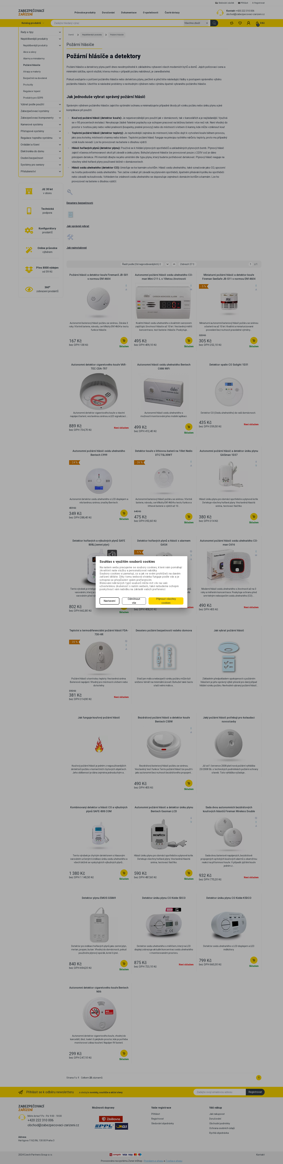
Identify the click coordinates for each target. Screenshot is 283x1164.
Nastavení (109, 600)
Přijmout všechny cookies (166, 600)
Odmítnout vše (134, 600)
